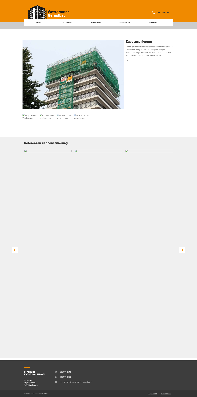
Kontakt (153, 22)
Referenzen (125, 22)
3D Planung (96, 22)
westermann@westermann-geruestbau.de (76, 382)
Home (38, 22)
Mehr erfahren (38, 177)
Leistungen (67, 22)
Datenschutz (166, 394)
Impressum (152, 394)
